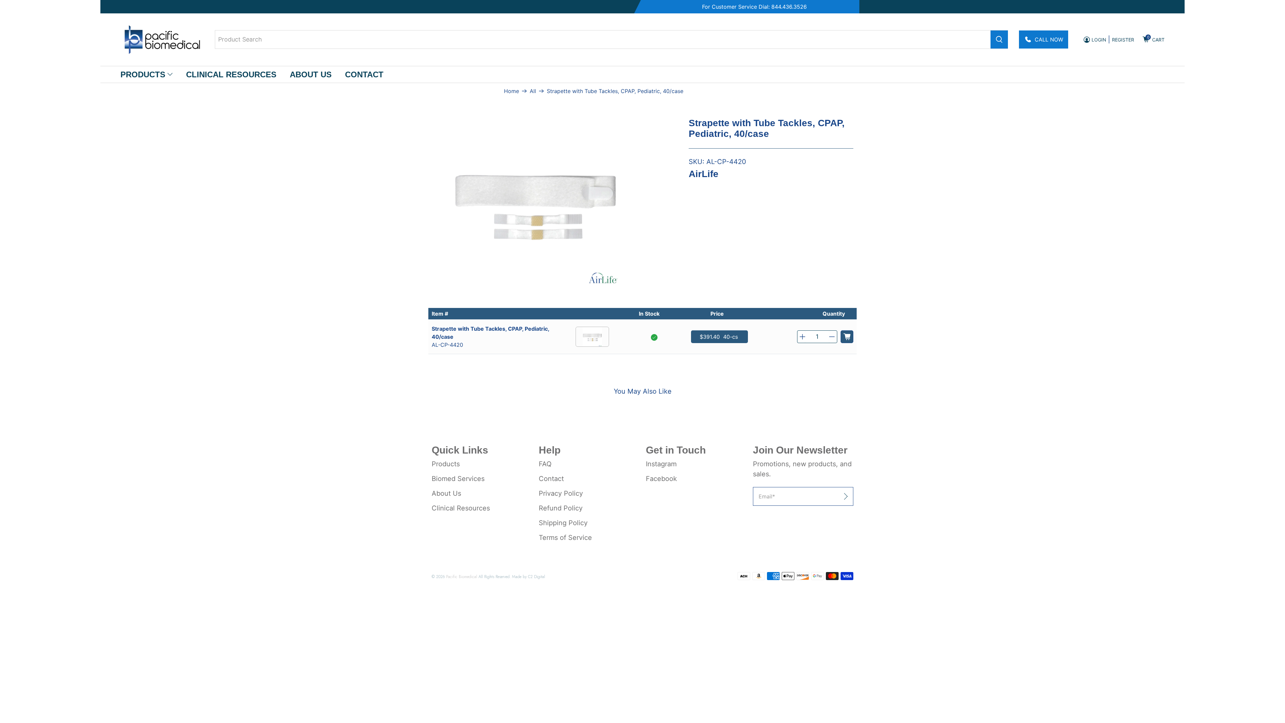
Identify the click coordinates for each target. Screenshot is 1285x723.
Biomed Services (458, 479)
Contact (364, 74)
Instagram (661, 464)
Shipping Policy (563, 523)
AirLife (703, 174)
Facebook (661, 479)
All (533, 91)
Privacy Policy (561, 493)
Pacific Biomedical (461, 576)
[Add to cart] (847, 336)
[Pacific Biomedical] (162, 39)
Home (511, 91)
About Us (311, 74)
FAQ (545, 464)
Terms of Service (565, 538)
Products (142, 74)
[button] (802, 337)
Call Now (1049, 39)
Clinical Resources (231, 74)
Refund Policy (561, 508)
